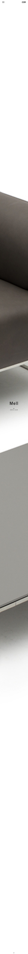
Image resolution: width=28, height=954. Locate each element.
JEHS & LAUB (14, 409)
